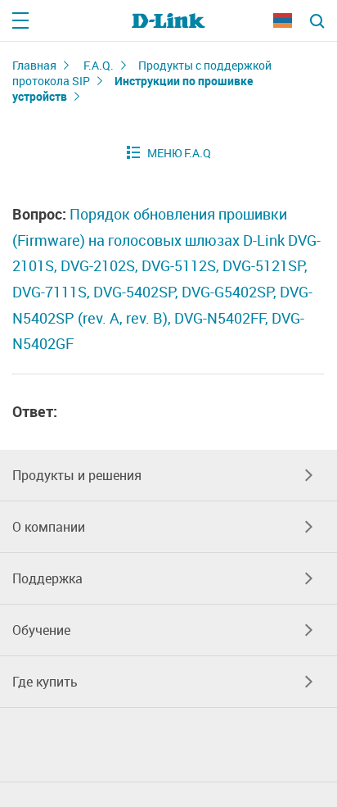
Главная (34, 65)
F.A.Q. (98, 65)
